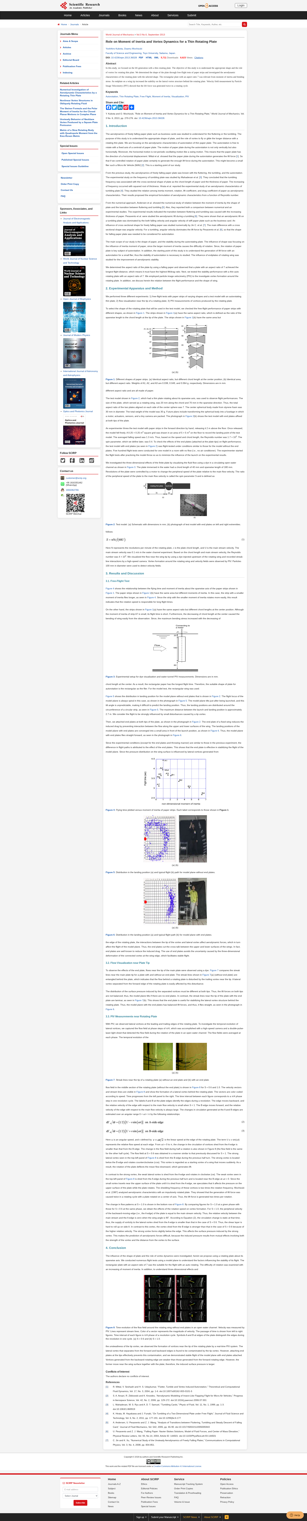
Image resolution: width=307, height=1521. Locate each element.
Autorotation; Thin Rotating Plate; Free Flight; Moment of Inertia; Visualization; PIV (147, 96)
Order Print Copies (183, 1488)
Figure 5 (182, 700)
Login (240, 5)
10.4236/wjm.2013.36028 (124, 57)
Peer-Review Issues (151, 1497)
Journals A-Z (114, 1484)
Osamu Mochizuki (133, 48)
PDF (141, 57)
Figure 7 (214, 970)
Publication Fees (72, 66)
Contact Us (67, 190)
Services (172, 15)
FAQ (63, 196)
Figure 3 (131, 467)
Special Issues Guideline (75, 166)
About (155, 15)
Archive (67, 53)
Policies (225, 1479)
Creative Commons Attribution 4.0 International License (177, 1466)
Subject (111, 1488)
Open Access (226, 1484)
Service (179, 1479)
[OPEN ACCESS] (208, 5)
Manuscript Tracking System (188, 1484)
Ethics (144, 1484)
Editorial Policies (149, 1488)
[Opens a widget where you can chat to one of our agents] (295, 1515)
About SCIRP (150, 1479)
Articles (85, 15)
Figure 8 (196, 1087)
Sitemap (112, 1497)
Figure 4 (151, 597)
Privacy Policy (227, 1502)
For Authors (147, 1493)
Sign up (140, 1517)
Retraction (225, 1497)
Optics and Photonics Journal (78, 411)
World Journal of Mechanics (120, 34)
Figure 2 (135, 398)
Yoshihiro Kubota (114, 48)
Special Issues (148, 1506)
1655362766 (72, 490)
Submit (191, 15)
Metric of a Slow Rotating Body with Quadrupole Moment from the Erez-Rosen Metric (78, 133)
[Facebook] (72, 460)
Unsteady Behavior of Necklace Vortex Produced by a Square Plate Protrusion (79, 122)
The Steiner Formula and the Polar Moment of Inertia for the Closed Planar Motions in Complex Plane (78, 111)
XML (156, 57)
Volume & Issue (182, 1502)
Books (122, 15)
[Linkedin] (81, 460)
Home (68, 15)
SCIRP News (190, 1517)
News (138, 15)
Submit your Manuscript (163, 1517)
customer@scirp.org (76, 478)
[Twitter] (63, 460)
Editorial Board (71, 60)
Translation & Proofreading (187, 1493)
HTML (149, 57)
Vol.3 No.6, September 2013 (150, 34)
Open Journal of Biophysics (77, 299)
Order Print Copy (70, 184)
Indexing (67, 72)
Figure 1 (140, 313)
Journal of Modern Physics (76, 335)
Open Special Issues (73, 153)
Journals (104, 15)
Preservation (226, 1493)
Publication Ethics (229, 1488)
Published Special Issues (75, 159)
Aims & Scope (70, 41)
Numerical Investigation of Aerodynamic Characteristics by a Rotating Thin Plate (78, 92)
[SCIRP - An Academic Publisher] (80, 5)
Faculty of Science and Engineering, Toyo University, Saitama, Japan (140, 53)
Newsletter (66, 177)
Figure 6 (215, 730)
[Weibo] (91, 460)
